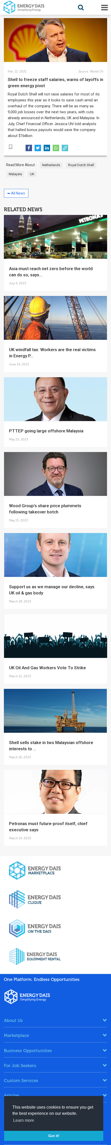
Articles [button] (11, 1095)
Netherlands (51, 165)
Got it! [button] (53, 1136)
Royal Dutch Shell (81, 165)
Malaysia (15, 174)
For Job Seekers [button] (20, 1065)
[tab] (55, 1020)
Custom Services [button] (21, 1080)
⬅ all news (16, 193)
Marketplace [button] (16, 1035)
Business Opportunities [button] (28, 1050)
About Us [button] (13, 1020)
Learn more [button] (23, 1120)
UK (32, 174)
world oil (96, 71)
